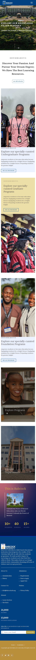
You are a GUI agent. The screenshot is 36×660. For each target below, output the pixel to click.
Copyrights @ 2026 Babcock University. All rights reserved (18, 648)
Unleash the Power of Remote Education (17, 31)
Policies (21, 585)
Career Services (7, 600)
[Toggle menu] (31, 2)
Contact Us (4, 585)
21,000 (4, 609)
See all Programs (8, 170)
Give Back (5, 602)
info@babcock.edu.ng (9, 590)
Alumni (3, 595)
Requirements (24, 576)
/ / (18, 645)
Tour (7, 466)
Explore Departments (12, 471)
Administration (7, 576)
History (4, 578)
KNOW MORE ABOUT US (12, 407)
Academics (20, 645)
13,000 (4, 617)
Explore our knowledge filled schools (17, 24)
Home (13, 645)
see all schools (18, 81)
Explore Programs (15, 410)
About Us (4, 571)
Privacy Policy (24, 590)
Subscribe (30, 632)
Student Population (9, 620)
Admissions (23, 571)
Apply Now (23, 581)
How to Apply (24, 578)
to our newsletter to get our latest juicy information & (15, 627)
